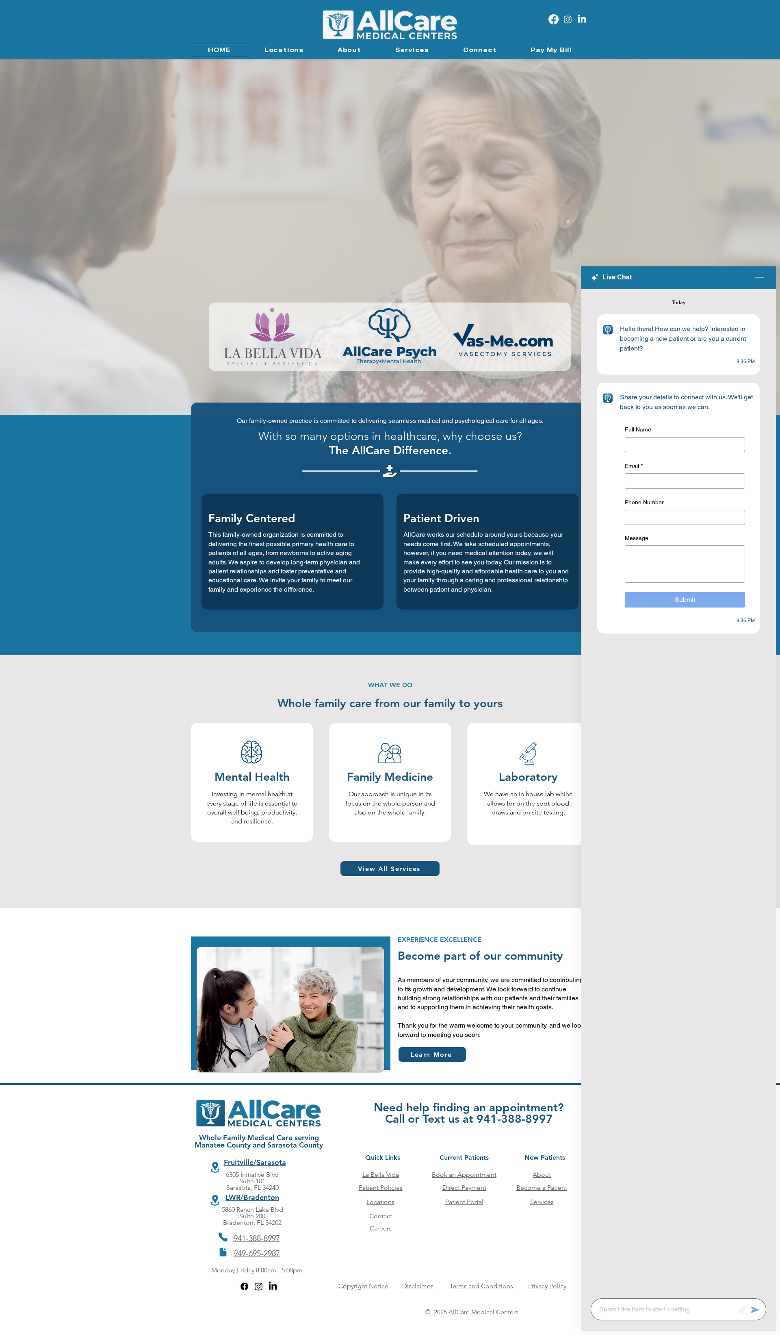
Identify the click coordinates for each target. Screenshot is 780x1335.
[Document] (223, 1252)
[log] (678, 791)
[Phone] (223, 1237)
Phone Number (644, 502)
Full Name (638, 429)
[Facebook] (553, 19)
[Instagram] (568, 19)
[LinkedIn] (582, 19)
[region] (252, 782)
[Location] (215, 1167)
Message (636, 537)
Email (634, 465)
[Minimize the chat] (759, 277)
